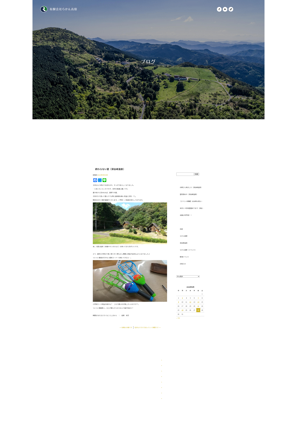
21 (198, 306)
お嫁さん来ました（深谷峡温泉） (191, 187)
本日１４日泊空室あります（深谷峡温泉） (192, 208)
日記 (181, 229)
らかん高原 (183, 236)
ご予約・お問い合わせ (184, 138)
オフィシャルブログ (169, 393)
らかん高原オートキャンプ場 (133, 138)
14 (198, 302)
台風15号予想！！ (186, 215)
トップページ (110, 138)
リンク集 (166, 382)
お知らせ (183, 264)
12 (190, 302)
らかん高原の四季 (168, 366)
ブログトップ (190, 168)
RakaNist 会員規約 (169, 399)
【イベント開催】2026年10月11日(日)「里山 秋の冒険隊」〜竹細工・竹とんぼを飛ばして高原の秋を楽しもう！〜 (192, 201)
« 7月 (178, 318)
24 (182, 310)
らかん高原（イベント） (188, 250)
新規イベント (184, 257)
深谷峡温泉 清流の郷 (158, 138)
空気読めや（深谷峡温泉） (189, 194)
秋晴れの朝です (126, 327)
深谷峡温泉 (183, 243)
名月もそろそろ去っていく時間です (147, 327)
